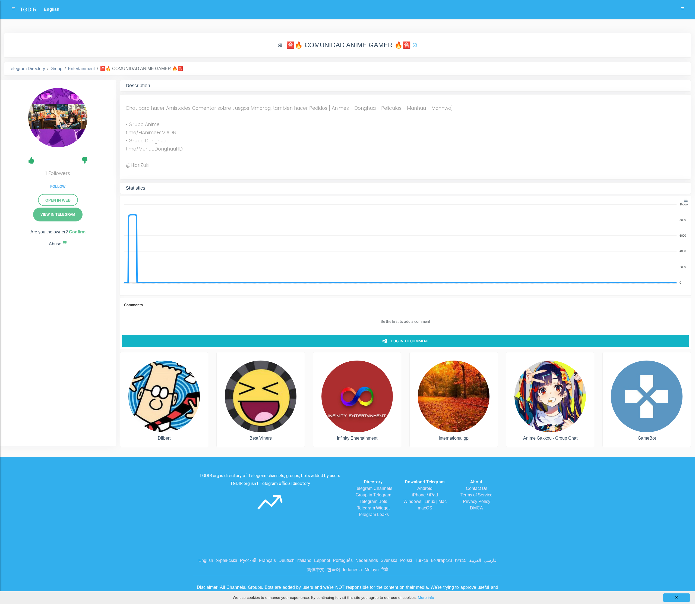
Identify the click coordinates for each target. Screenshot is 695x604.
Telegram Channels (373, 488)
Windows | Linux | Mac (425, 501)
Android (424, 488)
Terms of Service (476, 495)
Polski (406, 560)
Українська (226, 560)
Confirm (77, 232)
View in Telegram (57, 214)
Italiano (304, 560)
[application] (405, 243)
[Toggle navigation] (682, 9)
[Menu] (685, 200)
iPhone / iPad (425, 495)
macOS (425, 508)
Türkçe (421, 560)
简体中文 (315, 569)
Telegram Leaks (373, 514)
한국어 (333, 569)
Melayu (372, 569)
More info (426, 597)
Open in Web (58, 200)
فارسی (490, 560)
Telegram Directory (27, 68)
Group (56, 68)
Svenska (389, 560)
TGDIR (28, 9)
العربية (475, 560)
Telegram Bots (373, 501)
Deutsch (287, 560)
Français (267, 560)
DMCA (476, 508)
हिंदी (384, 569)
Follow (57, 186)
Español (322, 560)
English (205, 560)
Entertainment (81, 68)
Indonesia (352, 569)
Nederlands (366, 560)
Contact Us (476, 488)
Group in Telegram (373, 495)
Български (441, 560)
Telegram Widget (373, 508)
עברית (460, 560)
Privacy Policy (476, 501)
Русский (248, 560)
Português (343, 560)
